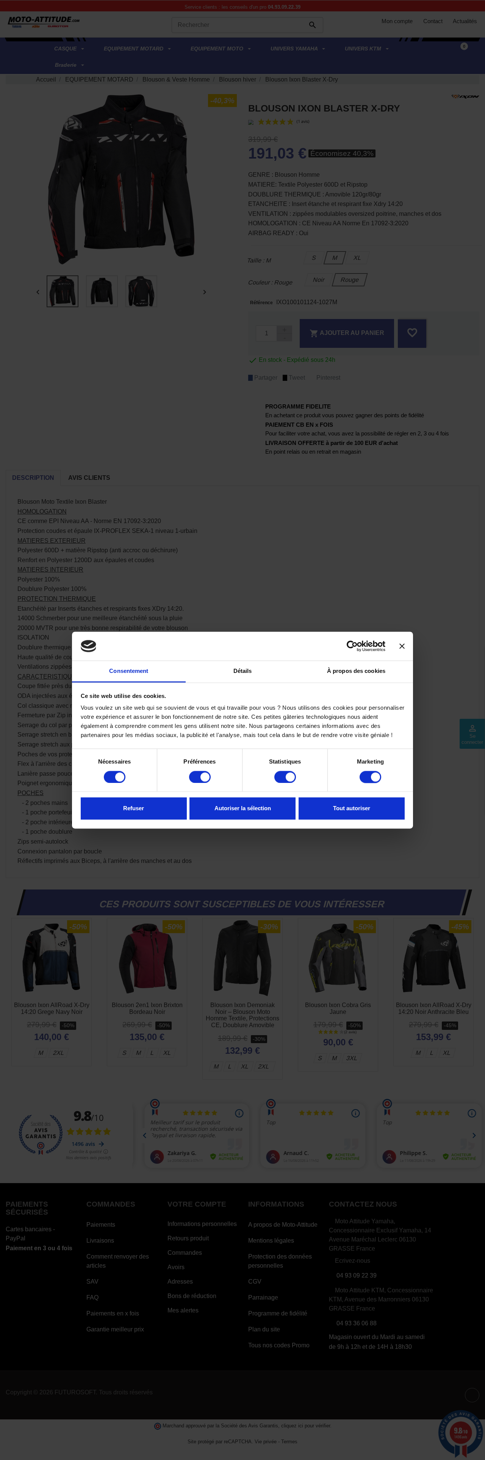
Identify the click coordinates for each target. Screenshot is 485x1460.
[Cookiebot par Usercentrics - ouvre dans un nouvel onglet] (352, 646)
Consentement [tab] (128, 671)
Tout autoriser (351, 808)
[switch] (200, 777)
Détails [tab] (242, 671)
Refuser (133, 808)
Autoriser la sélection (242, 808)
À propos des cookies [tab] (356, 671)
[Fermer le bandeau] (402, 646)
